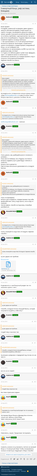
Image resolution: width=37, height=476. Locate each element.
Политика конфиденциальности (10, 471)
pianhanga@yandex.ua (12, 95)
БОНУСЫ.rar (5, 269)
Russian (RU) (5, 467)
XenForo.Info (12, 474)
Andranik (4, 13)
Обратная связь (5, 469)
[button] (2, 2)
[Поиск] (35, 2)
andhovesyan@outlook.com (9, 122)
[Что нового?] (31, 2)
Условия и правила (16, 469)
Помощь (23, 471)
